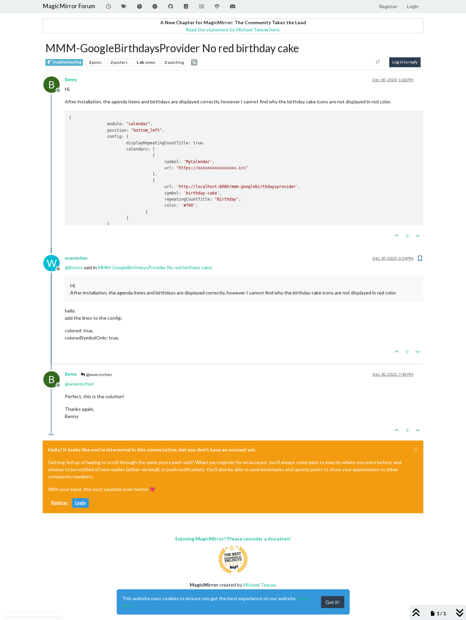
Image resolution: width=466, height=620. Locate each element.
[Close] (415, 450)
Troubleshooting (66, 62)
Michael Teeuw (259, 585)
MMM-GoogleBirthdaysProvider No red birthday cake (154, 267)
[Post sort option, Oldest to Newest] (378, 62)
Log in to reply (405, 61)
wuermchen (76, 258)
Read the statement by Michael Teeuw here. (233, 29)
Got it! (332, 602)
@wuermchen (98, 374)
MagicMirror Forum (69, 6)
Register (59, 502)
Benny (71, 79)
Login (80, 502)
